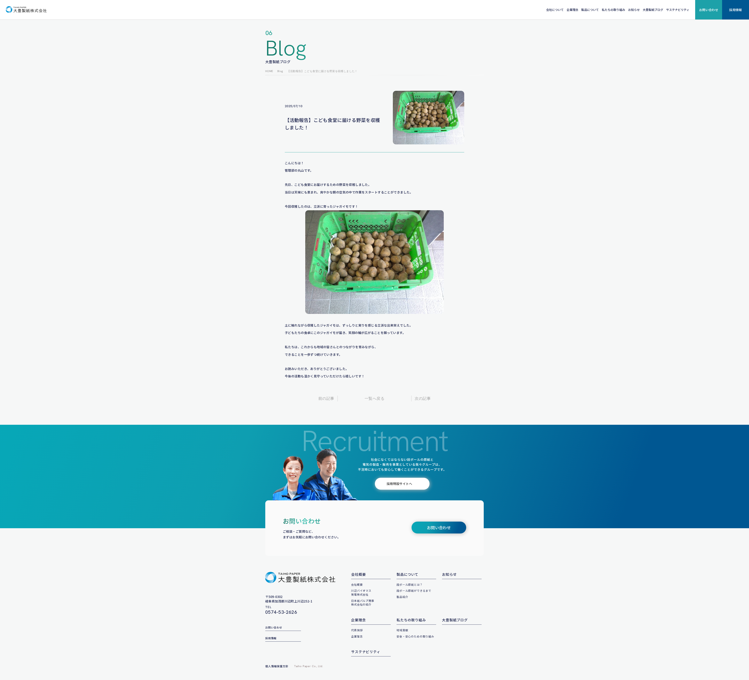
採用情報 (735, 9)
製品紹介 (402, 597)
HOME (269, 71)
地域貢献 (402, 630)
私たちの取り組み (613, 10)
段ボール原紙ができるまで (414, 591)
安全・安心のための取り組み (415, 636)
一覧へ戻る (374, 398)
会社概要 (358, 574)
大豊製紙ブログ (653, 10)
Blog (280, 71)
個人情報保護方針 (276, 666)
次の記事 (423, 398)
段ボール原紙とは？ (410, 584)
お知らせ (634, 10)
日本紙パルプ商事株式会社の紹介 (362, 603)
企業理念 (572, 10)
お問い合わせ (708, 9)
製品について (590, 10)
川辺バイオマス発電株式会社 (361, 592)
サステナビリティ (677, 10)
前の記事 (326, 398)
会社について (555, 10)
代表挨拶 (357, 630)
